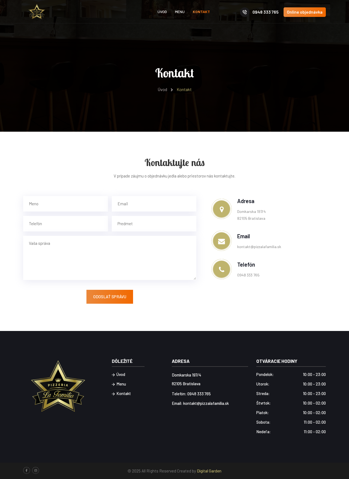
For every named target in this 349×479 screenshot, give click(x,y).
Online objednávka (305, 11)
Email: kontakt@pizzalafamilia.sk (200, 403)
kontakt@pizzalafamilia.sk (259, 246)
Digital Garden (209, 470)
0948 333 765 (265, 11)
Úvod (162, 11)
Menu (180, 11)
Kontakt (201, 11)
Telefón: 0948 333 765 (191, 393)
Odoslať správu (109, 296)
